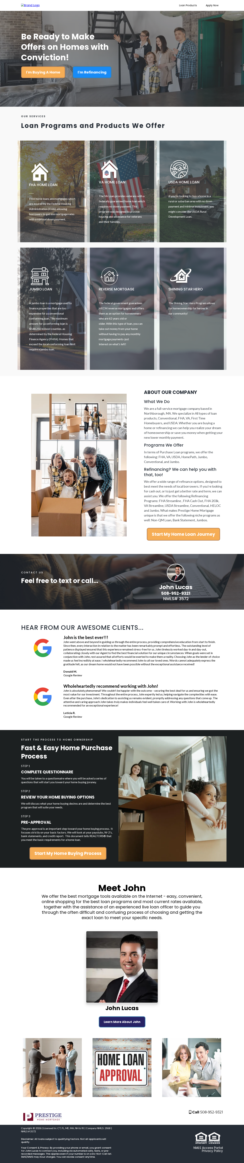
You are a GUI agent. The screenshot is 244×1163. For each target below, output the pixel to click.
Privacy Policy (212, 1151)
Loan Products (188, 5)
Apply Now (212, 5)
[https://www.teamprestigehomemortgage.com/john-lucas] (30, 5)
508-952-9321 (211, 1112)
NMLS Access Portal (208, 1148)
